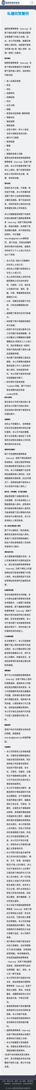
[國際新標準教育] (11, 2)
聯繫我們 (7, 1084)
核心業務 (22, 1081)
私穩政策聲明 (28, 1084)
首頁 (4, 1081)
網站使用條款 (17, 1084)
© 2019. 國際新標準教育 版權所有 (18, 1088)
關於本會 (10, 1081)
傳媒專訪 (30, 1081)
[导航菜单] (32, 2)
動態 (16, 1081)
